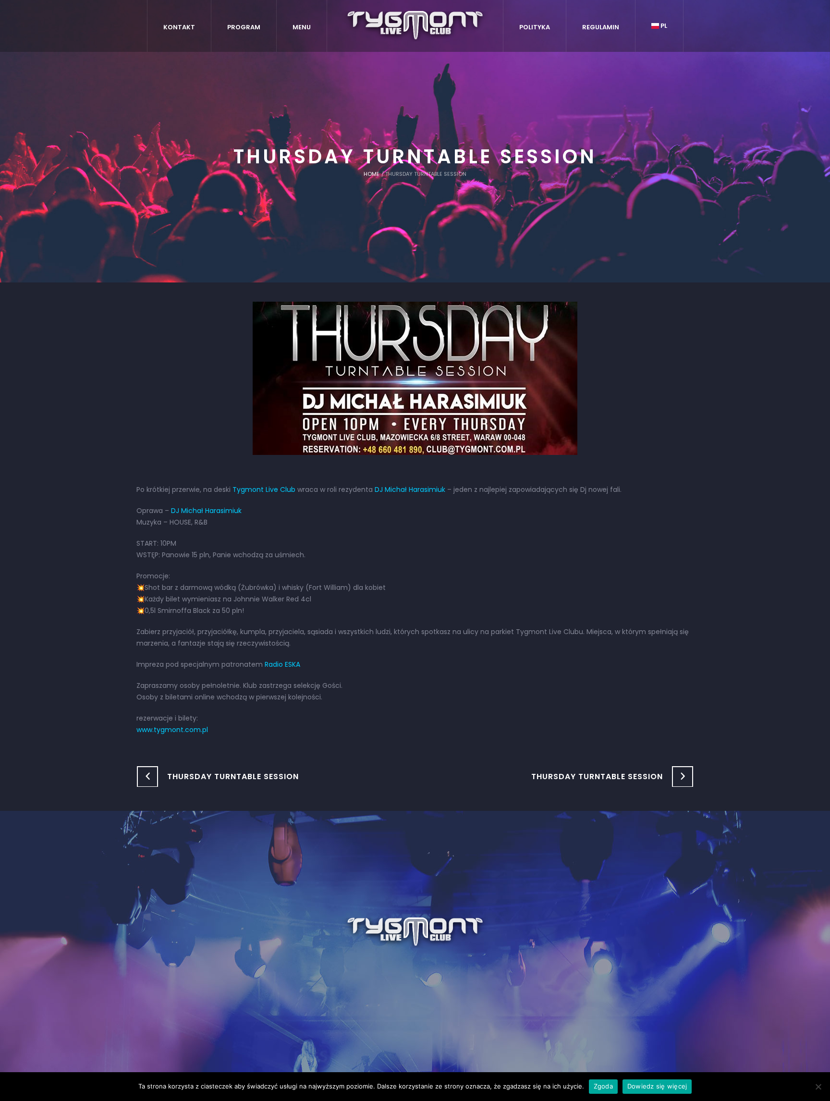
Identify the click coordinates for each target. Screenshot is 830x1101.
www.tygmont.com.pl (172, 729)
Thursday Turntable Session (233, 776)
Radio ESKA (282, 664)
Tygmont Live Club (263, 489)
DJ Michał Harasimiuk (410, 489)
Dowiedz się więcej (657, 1086)
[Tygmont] (415, 932)
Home (371, 174)
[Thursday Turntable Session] (415, 377)
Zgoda (603, 1086)
